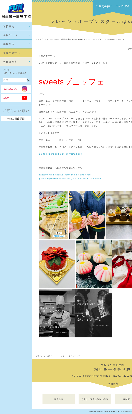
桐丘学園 (58, 399)
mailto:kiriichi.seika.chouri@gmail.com (60, 154)
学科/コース (10, 35)
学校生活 (8, 44)
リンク (61, 356)
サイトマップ (74, 356)
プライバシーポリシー (45, 356)
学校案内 (8, 26)
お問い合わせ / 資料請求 (14, 73)
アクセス (7, 70)
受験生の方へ (11, 53)
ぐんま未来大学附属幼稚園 (94, 399)
